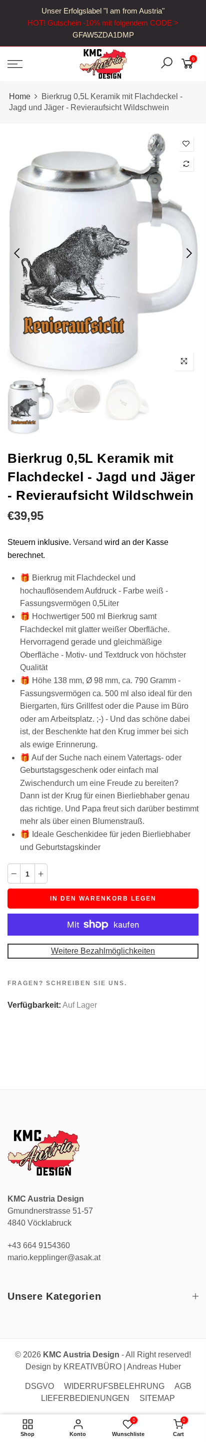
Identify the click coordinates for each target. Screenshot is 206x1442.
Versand (87, 542)
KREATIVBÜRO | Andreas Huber (122, 1366)
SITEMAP (157, 1398)
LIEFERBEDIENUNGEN (85, 1398)
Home (19, 96)
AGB (183, 1386)
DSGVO (39, 1386)
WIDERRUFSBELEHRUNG (114, 1386)
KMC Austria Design (81, 1354)
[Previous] (18, 253)
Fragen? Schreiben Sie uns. (67, 983)
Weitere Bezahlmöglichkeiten (103, 951)
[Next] (188, 253)
